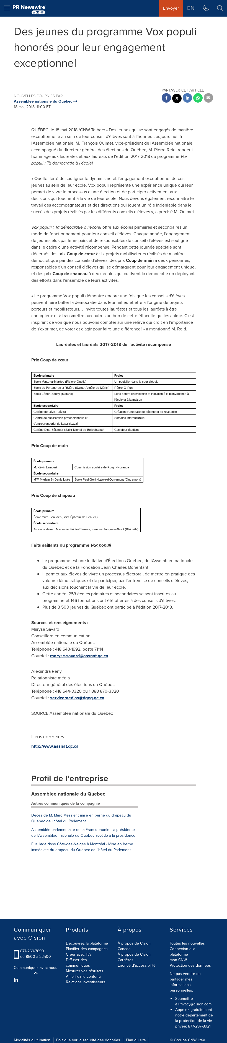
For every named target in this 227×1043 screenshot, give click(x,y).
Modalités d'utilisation (32, 1040)
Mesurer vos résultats (84, 971)
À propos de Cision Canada (134, 946)
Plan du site (136, 1040)
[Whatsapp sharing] (198, 98)
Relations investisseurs (85, 982)
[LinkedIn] (17, 980)
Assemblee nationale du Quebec (68, 793)
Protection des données (190, 965)
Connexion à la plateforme (182, 951)
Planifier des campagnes (87, 949)
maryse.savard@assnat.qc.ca (79, 656)
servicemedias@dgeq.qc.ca (77, 698)
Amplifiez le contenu (83, 976)
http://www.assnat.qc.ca (55, 746)
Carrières (125, 960)
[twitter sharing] (177, 99)
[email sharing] (208, 98)
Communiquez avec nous (35, 968)
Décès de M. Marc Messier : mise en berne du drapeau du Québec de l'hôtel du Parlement (81, 818)
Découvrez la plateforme (87, 943)
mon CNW (178, 960)
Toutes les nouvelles (187, 943)
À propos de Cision (134, 954)
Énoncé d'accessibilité (137, 965)
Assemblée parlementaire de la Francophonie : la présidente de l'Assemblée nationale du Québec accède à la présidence (83, 832)
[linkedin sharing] (187, 98)
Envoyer (171, 8)
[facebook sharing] (166, 98)
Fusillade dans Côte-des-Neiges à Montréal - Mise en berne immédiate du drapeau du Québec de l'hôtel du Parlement (82, 847)
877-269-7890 (32, 951)
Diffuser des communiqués (78, 962)
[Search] (220, 8)
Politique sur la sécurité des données (88, 1040)
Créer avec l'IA (78, 954)
